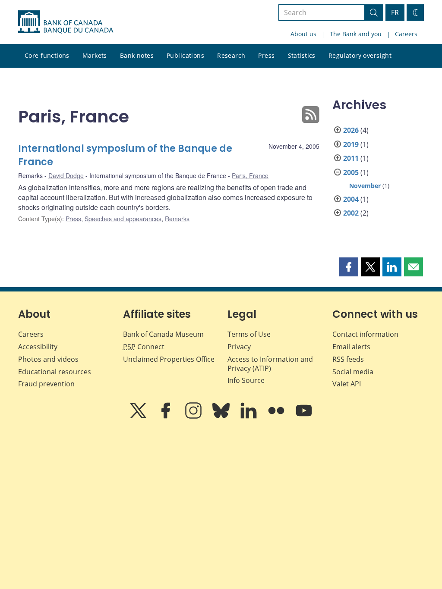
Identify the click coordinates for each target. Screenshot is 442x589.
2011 (351, 158)
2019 (351, 144)
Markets (94, 55)
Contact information (365, 334)
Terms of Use (249, 334)
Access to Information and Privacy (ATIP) (270, 363)
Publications (185, 55)
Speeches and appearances (123, 218)
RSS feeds (348, 359)
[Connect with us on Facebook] (166, 416)
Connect (143, 346)
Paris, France (250, 175)
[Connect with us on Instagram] (194, 416)
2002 (351, 213)
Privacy (239, 346)
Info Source (246, 380)
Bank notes (137, 55)
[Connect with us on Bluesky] (222, 416)
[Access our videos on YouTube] (304, 416)
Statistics (302, 55)
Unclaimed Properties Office (169, 359)
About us (303, 34)
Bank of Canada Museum (163, 334)
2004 (351, 199)
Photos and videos (48, 359)
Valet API (346, 383)
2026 (351, 130)
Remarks (177, 218)
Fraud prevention (46, 383)
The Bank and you (356, 34)
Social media (352, 371)
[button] (348, 266)
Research (231, 55)
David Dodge (66, 175)
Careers (406, 34)
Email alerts (351, 346)
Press (266, 55)
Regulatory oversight (359, 55)
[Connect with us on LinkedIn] (249, 416)
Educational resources (54, 371)
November (365, 186)
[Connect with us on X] (139, 416)
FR (395, 12)
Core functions (47, 55)
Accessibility (37, 346)
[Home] (65, 22)
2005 (351, 172)
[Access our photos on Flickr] (277, 416)
